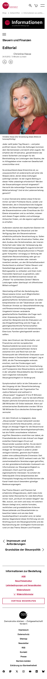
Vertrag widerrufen (23, 601)
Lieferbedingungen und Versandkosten (23, 585)
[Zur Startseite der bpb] (10, 8)
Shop (4, 13)
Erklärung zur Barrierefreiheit (23, 665)
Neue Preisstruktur (23, 581)
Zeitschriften (15, 13)
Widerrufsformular (25, 594)
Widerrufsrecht (23, 590)
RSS (23, 648)
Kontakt (23, 652)
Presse (23, 656)
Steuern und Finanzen (16, 40)
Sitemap (23, 639)
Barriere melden (23, 661)
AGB (23, 576)
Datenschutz (23, 634)
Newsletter (23, 643)
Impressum (23, 630)
